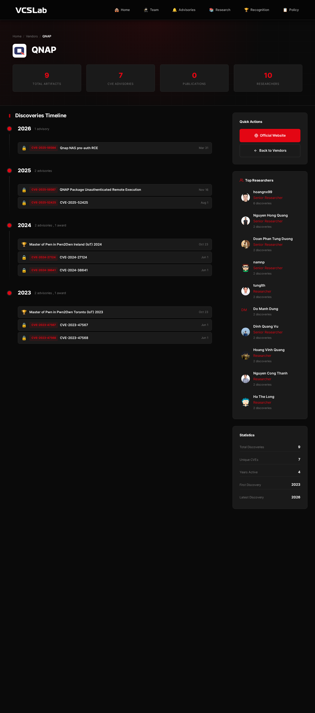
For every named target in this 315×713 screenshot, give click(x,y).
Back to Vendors (272, 150)
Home (17, 36)
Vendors (32, 36)
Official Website (273, 135)
